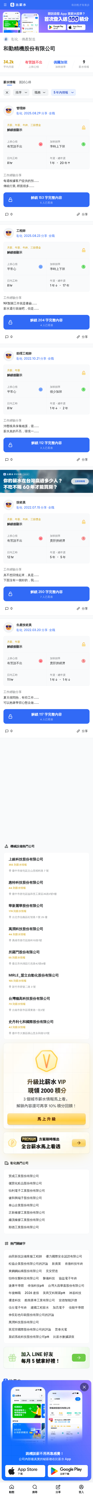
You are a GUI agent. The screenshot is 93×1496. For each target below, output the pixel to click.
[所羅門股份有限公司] (46, 957)
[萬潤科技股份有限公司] (46, 934)
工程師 (21, 230)
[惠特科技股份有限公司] (46, 888)
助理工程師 (24, 353)
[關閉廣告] (84, 1387)
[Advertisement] (46, 789)
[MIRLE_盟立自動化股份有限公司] (46, 981)
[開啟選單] (5, 4)
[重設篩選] (6, 92)
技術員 (21, 502)
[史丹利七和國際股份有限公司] (46, 1027)
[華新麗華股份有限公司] (46, 911)
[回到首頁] (6, 39)
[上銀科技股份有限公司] (46, 864)
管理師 (21, 108)
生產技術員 (24, 625)
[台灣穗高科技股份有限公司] (46, 1004)
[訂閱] (87, 38)
